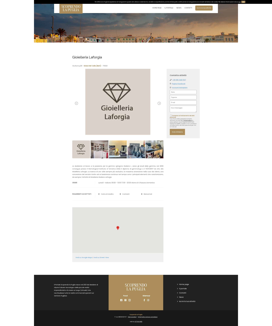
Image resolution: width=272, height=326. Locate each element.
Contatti (188, 8)
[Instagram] (125, 300)
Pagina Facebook (178, 84)
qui (240, 2)
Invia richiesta (177, 132)
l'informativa (187, 120)
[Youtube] (130, 300)
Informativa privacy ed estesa (147, 317)
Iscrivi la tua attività (204, 8)
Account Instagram (179, 87)
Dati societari (132, 317)
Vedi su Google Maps (83, 257)
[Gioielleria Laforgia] (117, 134)
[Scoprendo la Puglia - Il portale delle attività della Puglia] (71, 12)
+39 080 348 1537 (179, 80)
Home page (157, 8)
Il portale (169, 8)
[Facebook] (121, 300)
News (178, 8)
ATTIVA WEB (138, 321)
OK (243, 2)
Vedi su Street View (101, 257)
